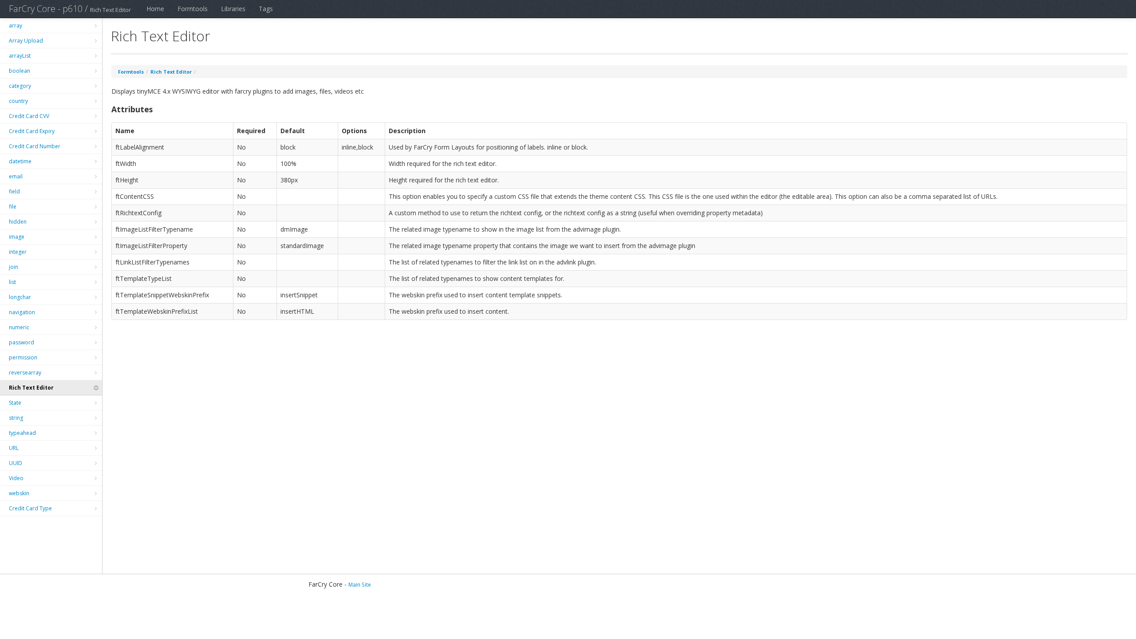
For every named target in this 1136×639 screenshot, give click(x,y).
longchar (20, 297)
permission (23, 357)
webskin (19, 493)
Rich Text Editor (31, 387)
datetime (20, 161)
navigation (22, 312)
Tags (266, 8)
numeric (19, 327)
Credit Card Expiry (32, 131)
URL (14, 448)
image (16, 237)
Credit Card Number (34, 146)
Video (16, 478)
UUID (15, 463)
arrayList (20, 55)
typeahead (22, 433)
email (16, 176)
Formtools (193, 8)
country (18, 101)
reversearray (25, 372)
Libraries (233, 8)
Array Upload (26, 40)
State (15, 402)
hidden (18, 221)
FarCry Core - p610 (46, 9)
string (16, 418)
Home (155, 8)
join (13, 267)
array (15, 25)
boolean (19, 71)
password (21, 342)
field (14, 191)
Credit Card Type (30, 508)
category (20, 86)
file (12, 206)
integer (18, 252)
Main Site (359, 584)
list (12, 282)
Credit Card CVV (29, 116)
